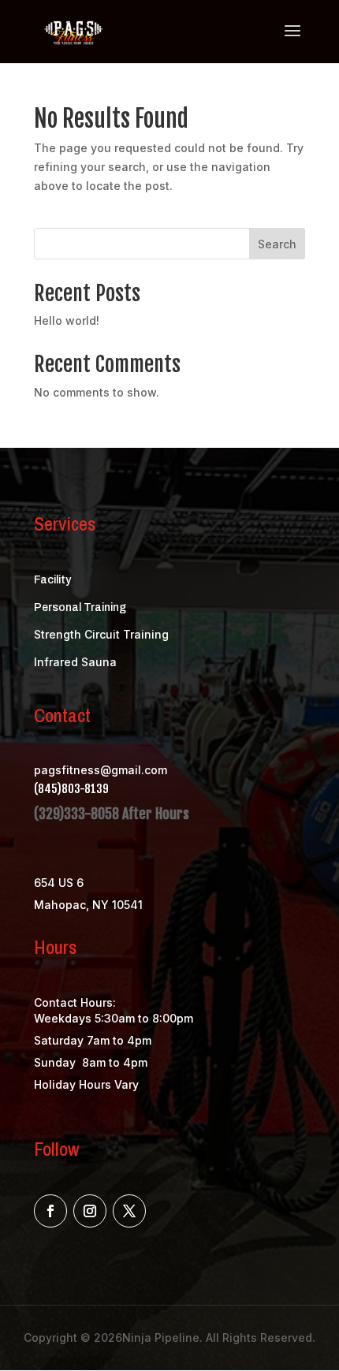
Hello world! (66, 320)
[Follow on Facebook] (50, 1211)
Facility (52, 580)
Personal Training (80, 607)
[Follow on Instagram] (89, 1211)
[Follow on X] (129, 1211)
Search (277, 244)
